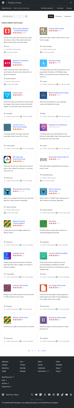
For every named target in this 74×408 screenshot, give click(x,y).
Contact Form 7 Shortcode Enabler (20, 126)
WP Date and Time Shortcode (19, 158)
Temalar (22, 365)
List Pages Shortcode (57, 285)
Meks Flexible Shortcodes (59, 93)
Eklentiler (23, 368)
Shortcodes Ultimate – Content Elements (21, 30)
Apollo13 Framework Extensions (21, 62)
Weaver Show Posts (20, 317)
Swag (58, 371)
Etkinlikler (59, 365)
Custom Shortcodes (20, 285)
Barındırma (5, 368)
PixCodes (52, 221)
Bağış (58, 368)
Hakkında (5, 362)
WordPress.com (8, 377)
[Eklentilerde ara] (26, 16)
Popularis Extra (18, 253)
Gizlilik (4, 371)
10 (38, 350)
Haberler (4, 365)
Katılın (58, 362)
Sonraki (43, 350)
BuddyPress (7, 387)
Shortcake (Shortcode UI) (58, 157)
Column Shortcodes (56, 28)
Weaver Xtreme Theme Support (19, 222)
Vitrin (21, 362)
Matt (4, 380)
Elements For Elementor (58, 125)
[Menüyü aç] (71, 2)
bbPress (5, 383)
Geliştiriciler (41, 368)
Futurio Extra (17, 93)
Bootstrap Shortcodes (57, 317)
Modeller (23, 371)
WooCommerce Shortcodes (55, 190)
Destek (40, 365)
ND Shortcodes (55, 61)
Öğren (40, 362)
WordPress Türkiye (12, 395)
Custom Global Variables (58, 253)
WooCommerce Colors (21, 189)
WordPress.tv (43, 371)
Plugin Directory (6, 8)
